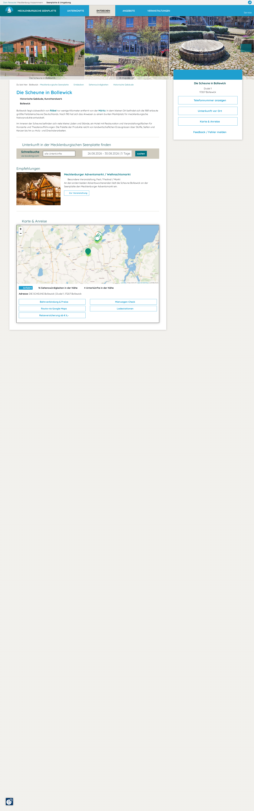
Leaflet (123, 283)
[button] (39, 9)
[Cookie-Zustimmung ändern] (9, 801)
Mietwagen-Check (125, 301)
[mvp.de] (250, 2)
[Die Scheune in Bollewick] (89, 252)
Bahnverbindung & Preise (53, 301)
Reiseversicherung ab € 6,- (54, 315)
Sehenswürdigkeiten (98, 84)
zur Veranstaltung (77, 193)
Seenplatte (58, 2)
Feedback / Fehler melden (209, 132)
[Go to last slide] (8, 48)
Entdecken (79, 84)
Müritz (102, 110)
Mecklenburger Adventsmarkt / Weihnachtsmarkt (97, 174)
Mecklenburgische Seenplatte (54, 84)
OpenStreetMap (143, 283)
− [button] (21, 233)
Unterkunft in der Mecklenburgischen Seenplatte (66, 144)
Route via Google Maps (53, 308)
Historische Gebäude (123, 84)
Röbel (53, 110)
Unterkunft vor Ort (209, 111)
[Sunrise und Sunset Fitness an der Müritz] (98, 239)
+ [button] (21, 229)
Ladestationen (124, 308)
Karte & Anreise (209, 121)
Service (248, 12)
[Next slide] (246, 48)
